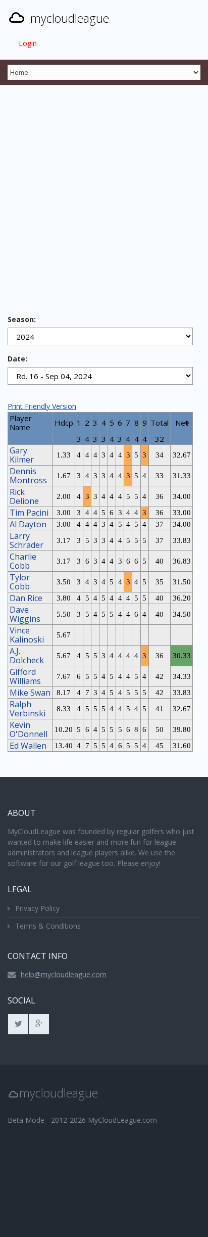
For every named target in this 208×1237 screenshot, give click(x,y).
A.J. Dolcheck (27, 656)
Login (28, 43)
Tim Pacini (29, 512)
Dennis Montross (28, 476)
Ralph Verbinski (27, 709)
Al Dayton (28, 524)
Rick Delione (24, 496)
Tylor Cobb (20, 582)
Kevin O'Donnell (28, 729)
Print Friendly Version (42, 406)
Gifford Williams (25, 676)
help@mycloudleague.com (64, 974)
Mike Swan (30, 692)
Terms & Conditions (48, 926)
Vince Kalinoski (27, 635)
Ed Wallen (28, 745)
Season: (22, 319)
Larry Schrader (26, 540)
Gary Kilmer (22, 455)
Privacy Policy (37, 908)
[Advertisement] (104, 194)
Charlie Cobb (23, 561)
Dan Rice (26, 598)
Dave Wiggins (25, 614)
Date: (17, 358)
